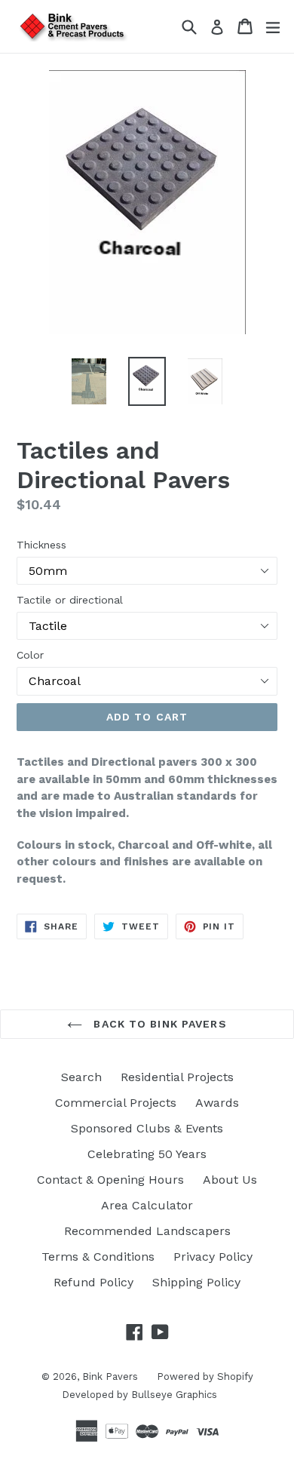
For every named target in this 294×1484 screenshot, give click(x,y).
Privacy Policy (213, 1256)
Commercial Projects (115, 1102)
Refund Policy (93, 1282)
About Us (230, 1179)
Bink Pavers (110, 1376)
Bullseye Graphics (174, 1394)
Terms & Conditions (98, 1256)
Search (81, 1077)
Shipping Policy (196, 1282)
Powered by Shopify (205, 1376)
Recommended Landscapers (147, 1231)
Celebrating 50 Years (147, 1154)
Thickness (41, 545)
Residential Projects (177, 1077)
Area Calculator (147, 1205)
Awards (217, 1102)
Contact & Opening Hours (110, 1179)
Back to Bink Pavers (158, 1024)
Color (30, 655)
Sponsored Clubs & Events (147, 1128)
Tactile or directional (70, 600)
